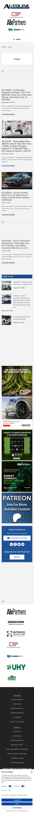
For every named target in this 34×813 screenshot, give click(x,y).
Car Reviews (17, 717)
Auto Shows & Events (17, 740)
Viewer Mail (17, 731)
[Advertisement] (17, 345)
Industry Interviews (17, 699)
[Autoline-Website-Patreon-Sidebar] (17, 523)
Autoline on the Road (17, 713)
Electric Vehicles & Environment (17, 753)
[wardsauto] (16, 30)
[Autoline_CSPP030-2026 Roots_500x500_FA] (17, 396)
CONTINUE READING (8, 114)
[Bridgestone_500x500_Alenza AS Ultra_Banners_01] (17, 427)
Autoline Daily (17, 704)
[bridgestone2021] (16, 623)
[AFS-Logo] (16, 678)
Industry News (17, 736)
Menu (18, 39)
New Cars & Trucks (17, 745)
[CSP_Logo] (16, 15)
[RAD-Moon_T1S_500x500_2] (17, 460)
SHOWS (17, 696)
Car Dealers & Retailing (17, 762)
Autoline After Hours (17, 708)
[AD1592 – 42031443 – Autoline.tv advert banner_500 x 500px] (17, 491)
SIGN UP (17, 557)
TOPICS (17, 728)
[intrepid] (16, 634)
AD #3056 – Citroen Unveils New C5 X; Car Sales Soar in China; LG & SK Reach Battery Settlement (15, 196)
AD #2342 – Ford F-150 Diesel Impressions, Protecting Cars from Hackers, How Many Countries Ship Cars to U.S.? (16, 244)
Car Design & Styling (17, 758)
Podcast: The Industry (17, 721)
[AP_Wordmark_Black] (16, 22)
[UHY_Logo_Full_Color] (16, 667)
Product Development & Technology (17, 749)
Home (4, 47)
